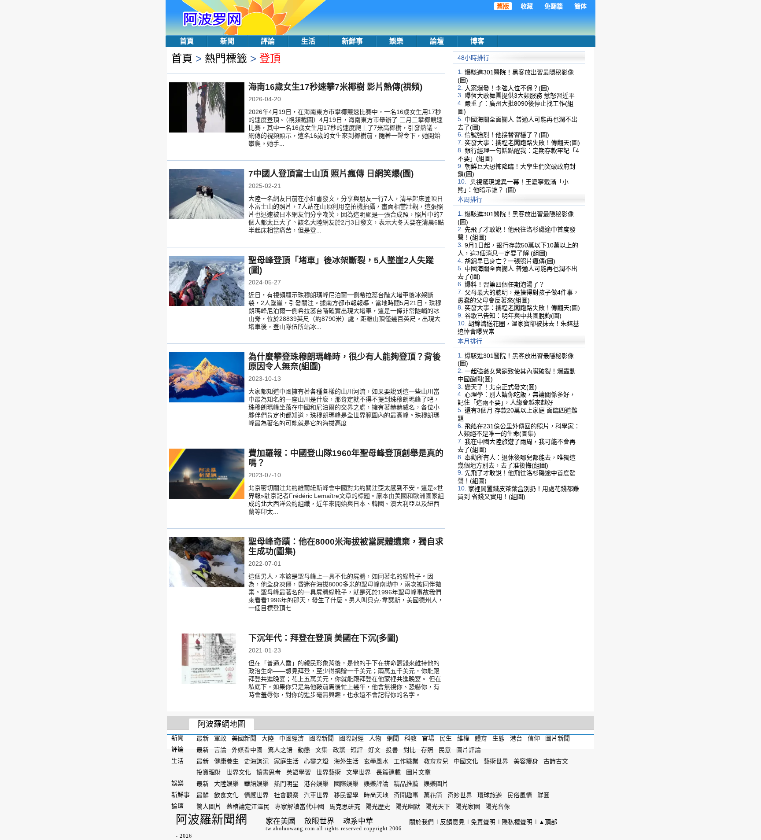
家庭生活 (286, 760)
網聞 (393, 738)
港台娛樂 (316, 783)
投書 (392, 749)
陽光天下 (437, 806)
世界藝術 (328, 772)
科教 (410, 738)
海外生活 (346, 760)
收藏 (527, 6)
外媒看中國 (247, 749)
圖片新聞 (557, 738)
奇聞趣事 (406, 795)
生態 (498, 738)
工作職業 (406, 760)
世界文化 (238, 772)
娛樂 (396, 41)
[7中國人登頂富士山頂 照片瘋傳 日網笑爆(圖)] (206, 195)
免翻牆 (553, 6)
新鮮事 (352, 41)
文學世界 (358, 772)
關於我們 (421, 821)
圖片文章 (418, 772)
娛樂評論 (376, 783)
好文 (374, 749)
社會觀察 (286, 795)
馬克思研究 (344, 806)
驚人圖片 (208, 806)
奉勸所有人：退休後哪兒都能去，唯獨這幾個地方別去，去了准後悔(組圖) (517, 461)
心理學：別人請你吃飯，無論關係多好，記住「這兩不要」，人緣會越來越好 (517, 398)
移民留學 (346, 795)
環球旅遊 (489, 795)
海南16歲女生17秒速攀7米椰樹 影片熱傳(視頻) (335, 87)
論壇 (437, 41)
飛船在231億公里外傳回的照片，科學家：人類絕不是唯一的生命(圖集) (519, 429)
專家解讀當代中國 (299, 806)
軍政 (220, 738)
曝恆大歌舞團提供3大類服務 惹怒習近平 (520, 95)
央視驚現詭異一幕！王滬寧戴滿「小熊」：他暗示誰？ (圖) (513, 185)
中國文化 (466, 760)
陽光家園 (467, 806)
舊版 (503, 6)
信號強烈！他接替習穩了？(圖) (507, 134)
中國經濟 (291, 738)
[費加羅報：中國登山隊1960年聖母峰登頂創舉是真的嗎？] (206, 475)
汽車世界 (316, 795)
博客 (477, 41)
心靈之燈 (316, 760)
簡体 (580, 6)
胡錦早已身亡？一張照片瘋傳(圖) (510, 260)
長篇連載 (388, 772)
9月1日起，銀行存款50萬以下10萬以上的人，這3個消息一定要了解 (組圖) (518, 249)
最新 (202, 738)
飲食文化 (226, 795)
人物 (375, 738)
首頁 (187, 41)
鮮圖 (543, 795)
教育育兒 (436, 760)
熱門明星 (286, 783)
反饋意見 (452, 821)
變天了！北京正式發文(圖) (501, 386)
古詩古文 (555, 760)
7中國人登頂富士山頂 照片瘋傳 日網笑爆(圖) (331, 173)
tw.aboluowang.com (290, 828)
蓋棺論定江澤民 (248, 806)
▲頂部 (548, 821)
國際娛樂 (346, 783)
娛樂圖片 (436, 783)
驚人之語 (280, 749)
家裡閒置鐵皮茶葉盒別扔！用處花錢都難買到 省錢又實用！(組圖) (518, 492)
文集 (321, 749)
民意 (445, 749)
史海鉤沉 (256, 760)
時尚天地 (376, 795)
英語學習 (298, 772)
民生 (446, 738)
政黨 (339, 749)
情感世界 (256, 795)
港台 (516, 738)
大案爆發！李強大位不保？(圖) (507, 87)
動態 (304, 749)
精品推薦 (406, 783)
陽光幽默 (407, 806)
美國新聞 (244, 738)
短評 (357, 749)
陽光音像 (497, 806)
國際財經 (351, 738)
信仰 (534, 738)
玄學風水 (376, 760)
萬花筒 (433, 795)
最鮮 (202, 795)
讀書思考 (268, 772)
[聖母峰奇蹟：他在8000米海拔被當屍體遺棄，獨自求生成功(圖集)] (206, 563)
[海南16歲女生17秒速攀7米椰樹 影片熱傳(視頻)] (206, 108)
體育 (481, 738)
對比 (409, 749)
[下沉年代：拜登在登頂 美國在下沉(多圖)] (206, 659)
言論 (220, 749)
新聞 (227, 41)
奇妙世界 (459, 795)
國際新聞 (321, 738)
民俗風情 (519, 795)
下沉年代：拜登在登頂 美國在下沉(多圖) (323, 638)
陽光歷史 (378, 806)
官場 (428, 738)
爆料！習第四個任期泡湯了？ (505, 284)
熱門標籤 (226, 58)
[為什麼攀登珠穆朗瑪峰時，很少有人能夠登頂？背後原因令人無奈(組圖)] (206, 378)
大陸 (268, 738)
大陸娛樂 (226, 783)
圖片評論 (468, 749)
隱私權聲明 (517, 821)
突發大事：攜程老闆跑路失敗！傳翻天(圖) (522, 142)
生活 (308, 41)
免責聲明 (483, 821)
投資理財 (208, 772)
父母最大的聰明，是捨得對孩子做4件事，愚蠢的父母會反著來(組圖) (518, 296)
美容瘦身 (525, 760)
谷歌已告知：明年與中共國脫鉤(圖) (513, 315)
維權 (463, 738)
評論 (268, 41)
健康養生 (226, 760)
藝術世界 (496, 760)
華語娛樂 (256, 783)
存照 (427, 749)
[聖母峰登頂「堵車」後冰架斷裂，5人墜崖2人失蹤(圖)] (206, 282)
